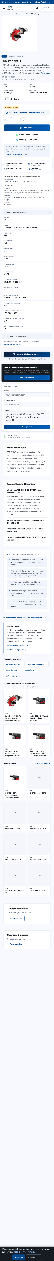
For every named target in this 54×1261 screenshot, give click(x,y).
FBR (27, 14)
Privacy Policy (28, 1252)
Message (7, 410)
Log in (26, 154)
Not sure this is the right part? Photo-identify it (26, 617)
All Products (11, 676)
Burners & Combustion (16, 14)
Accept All (19, 1257)
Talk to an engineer (27, 377)
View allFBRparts (42, 763)
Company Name (9, 400)
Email (6, 390)
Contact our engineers (16, 649)
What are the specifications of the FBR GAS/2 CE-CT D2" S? (26, 521)
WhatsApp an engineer (28, 135)
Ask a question (16, 944)
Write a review (16, 918)
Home (5, 14)
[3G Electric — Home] (10, 8)
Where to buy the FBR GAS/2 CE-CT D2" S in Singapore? (26, 530)
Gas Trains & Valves (14, 664)
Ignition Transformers (37, 664)
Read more (45, 73)
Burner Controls (13, 670)
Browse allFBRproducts (17, 645)
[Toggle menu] (4, 8)
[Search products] (37, 8)
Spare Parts (31, 670)
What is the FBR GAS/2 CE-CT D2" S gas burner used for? (24, 491)
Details (16, 1252)
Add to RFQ (29, 127)
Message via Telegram (28, 140)
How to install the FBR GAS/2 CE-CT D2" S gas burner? (26, 538)
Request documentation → (13, 344)
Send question (27, 427)
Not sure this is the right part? (28, 354)
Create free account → (14, 154)
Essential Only (33, 1257)
